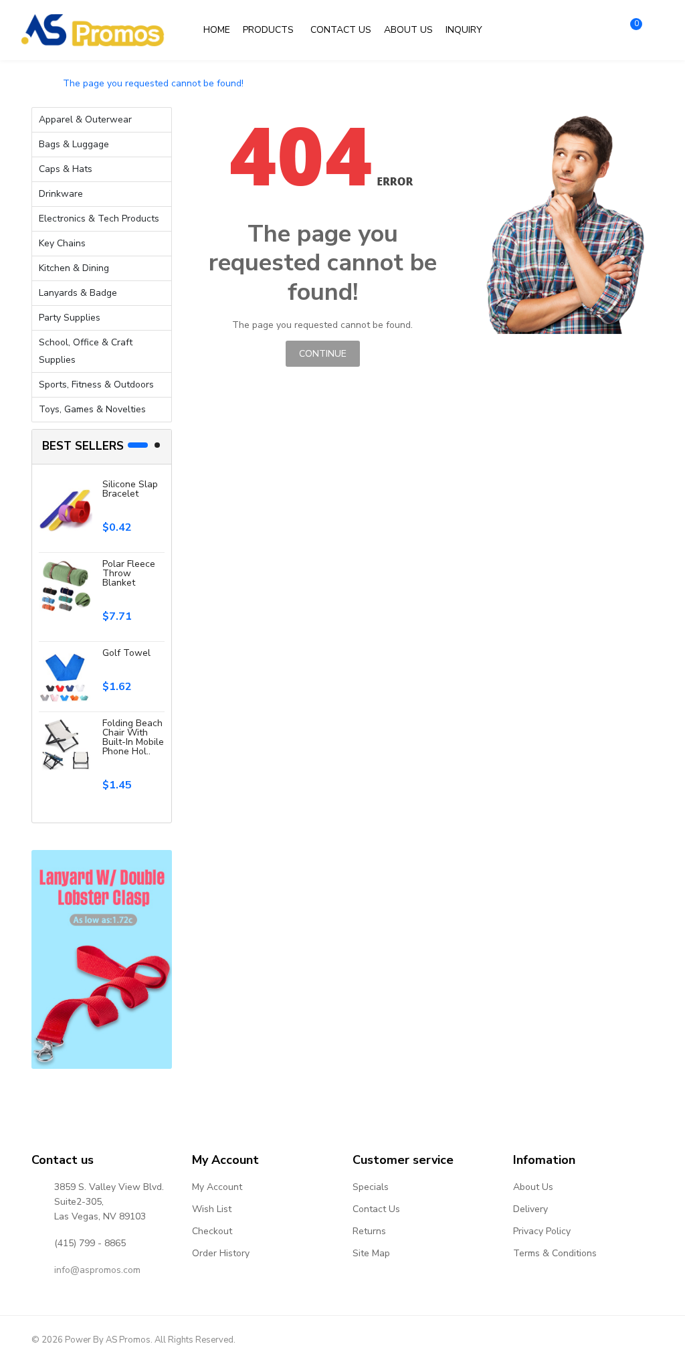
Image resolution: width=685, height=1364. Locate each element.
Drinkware (61, 193)
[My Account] (569, 30)
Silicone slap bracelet (130, 489)
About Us (533, 1187)
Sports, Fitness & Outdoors (96, 384)
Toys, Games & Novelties (92, 409)
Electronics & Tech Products (99, 218)
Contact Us (376, 1209)
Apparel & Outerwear (85, 119)
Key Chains (62, 243)
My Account (217, 1187)
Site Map (371, 1253)
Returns (369, 1231)
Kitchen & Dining (74, 268)
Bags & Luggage (74, 144)
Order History (221, 1253)
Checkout (212, 1231)
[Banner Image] (101, 960)
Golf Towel (126, 653)
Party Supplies (69, 317)
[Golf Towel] (65, 674)
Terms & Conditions (555, 1253)
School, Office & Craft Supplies (85, 351)
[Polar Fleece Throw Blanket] (65, 585)
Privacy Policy (542, 1231)
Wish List (211, 1209)
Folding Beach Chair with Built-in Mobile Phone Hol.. (133, 737)
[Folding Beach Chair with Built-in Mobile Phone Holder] (65, 744)
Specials (371, 1187)
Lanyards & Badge (78, 292)
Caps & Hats (65, 169)
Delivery (530, 1209)
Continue (323, 353)
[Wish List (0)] (598, 30)
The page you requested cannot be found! (153, 83)
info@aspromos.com (97, 1270)
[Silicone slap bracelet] (65, 505)
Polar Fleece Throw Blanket (128, 573)
